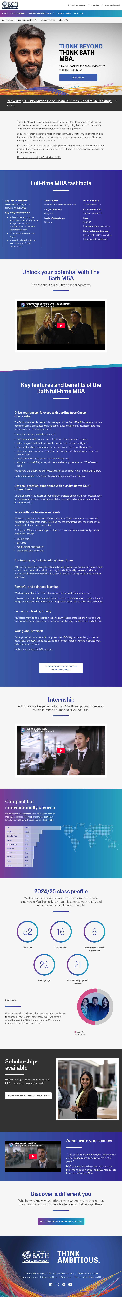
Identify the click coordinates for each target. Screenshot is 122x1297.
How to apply (64, 13)
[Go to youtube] (70, 1284)
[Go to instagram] (58, 1284)
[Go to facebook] (64, 1284)
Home (5, 13)
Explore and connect (112, 5)
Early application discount (95, 238)
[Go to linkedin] (51, 1284)
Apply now (78, 79)
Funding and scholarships (41, 13)
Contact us (95, 5)
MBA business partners (76, 5)
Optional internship (48, 20)
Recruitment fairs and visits (61, 1273)
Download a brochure (88, 1273)
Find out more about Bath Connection (34, 649)
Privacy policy (81, 1277)
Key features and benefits (27, 20)
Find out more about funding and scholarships (28, 1095)
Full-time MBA (17, 13)
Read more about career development (61, 1221)
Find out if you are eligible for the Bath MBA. (39, 157)
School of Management (10, 5)
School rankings (49, 1277)
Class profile (63, 20)
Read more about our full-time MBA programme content (61, 668)
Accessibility (96, 1277)
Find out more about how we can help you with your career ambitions (50, 475)
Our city (78, 13)
